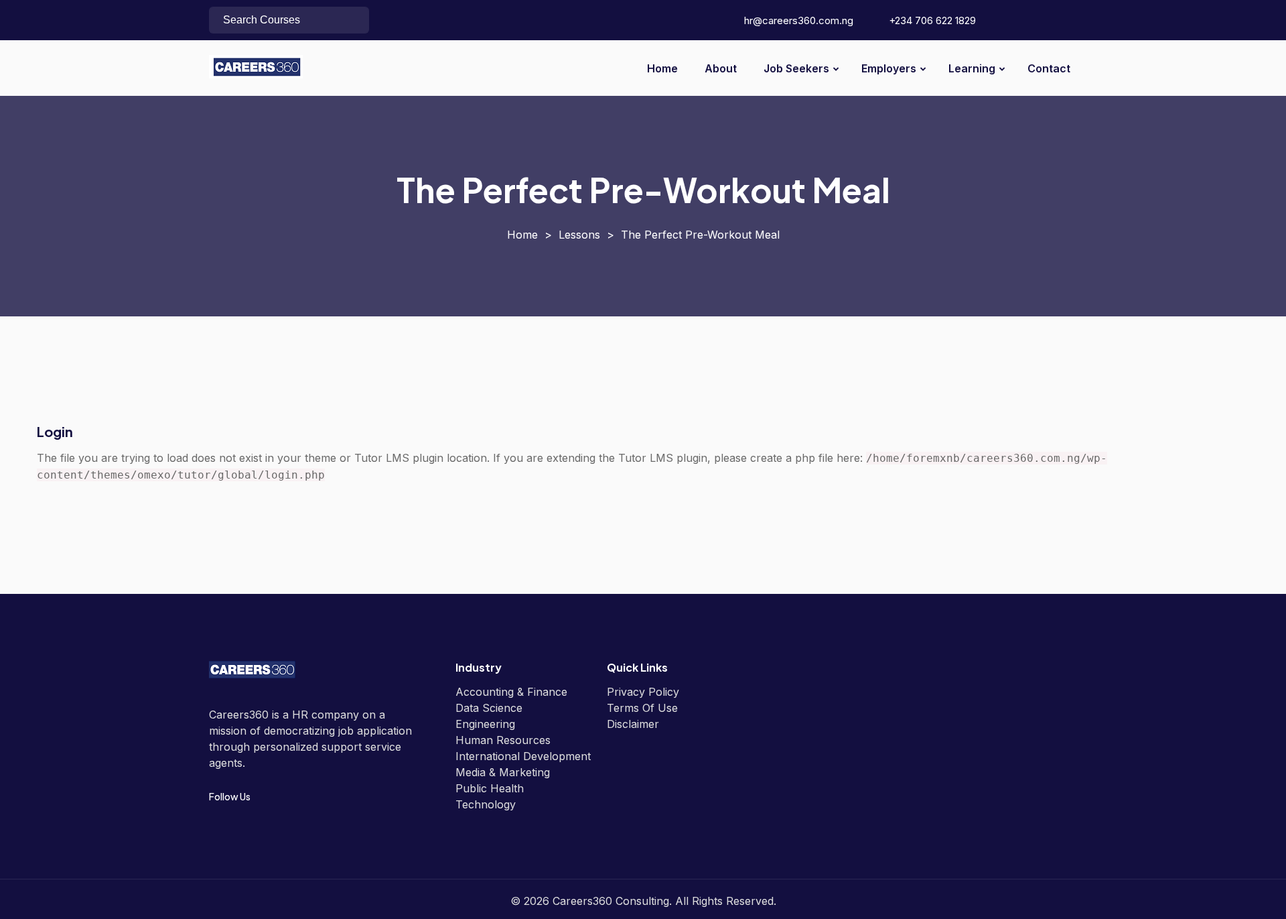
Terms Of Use (642, 708)
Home (662, 68)
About (721, 68)
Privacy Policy (643, 691)
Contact (1048, 68)
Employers (888, 68)
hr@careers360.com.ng (797, 20)
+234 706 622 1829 (931, 20)
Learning (971, 68)
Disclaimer (633, 724)
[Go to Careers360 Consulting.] (522, 234)
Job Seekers (796, 68)
